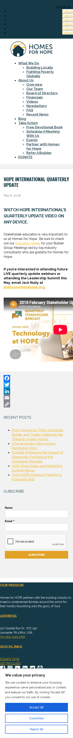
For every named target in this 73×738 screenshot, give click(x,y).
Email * (9, 521)
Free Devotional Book (44, 127)
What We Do (28, 63)
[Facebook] (36, 378)
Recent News (37, 114)
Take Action (28, 123)
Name (9, 507)
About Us (25, 80)
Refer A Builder (39, 153)
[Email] (36, 397)
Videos (32, 102)
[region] (36, 703)
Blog (22, 119)
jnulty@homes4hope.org (24, 287)
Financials (34, 97)
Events (32, 140)
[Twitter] (36, 384)
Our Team (34, 89)
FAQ (29, 110)
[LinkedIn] (36, 391)
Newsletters (36, 106)
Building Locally (39, 67)
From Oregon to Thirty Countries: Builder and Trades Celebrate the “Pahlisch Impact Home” (37, 434)
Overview (34, 84)
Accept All (36, 707)
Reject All (36, 729)
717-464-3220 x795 (12, 636)
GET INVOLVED (10, 663)
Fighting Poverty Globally (40, 74)
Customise (36, 718)
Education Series (27, 243)
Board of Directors (42, 93)
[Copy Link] (36, 404)
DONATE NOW (9, 659)
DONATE (25, 157)
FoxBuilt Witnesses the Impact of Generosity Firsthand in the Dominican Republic (37, 456)
